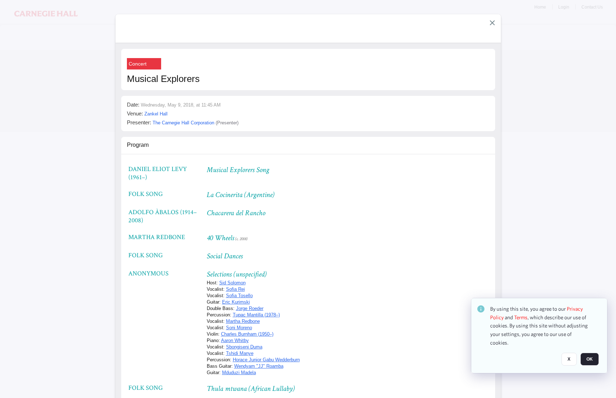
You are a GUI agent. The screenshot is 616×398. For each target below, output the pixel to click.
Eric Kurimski (236, 302)
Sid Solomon (232, 282)
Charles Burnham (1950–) (247, 334)
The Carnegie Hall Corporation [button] (183, 122)
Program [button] (138, 145)
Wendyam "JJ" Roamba (258, 366)
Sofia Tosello (239, 295)
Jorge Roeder (249, 308)
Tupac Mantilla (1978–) (256, 314)
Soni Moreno (239, 327)
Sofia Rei (235, 289)
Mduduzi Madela (239, 372)
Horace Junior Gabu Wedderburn (266, 359)
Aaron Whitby (235, 340)
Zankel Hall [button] (156, 114)
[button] (492, 23)
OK (589, 359)
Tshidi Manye (239, 353)
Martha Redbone (243, 321)
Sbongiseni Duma (244, 347)
